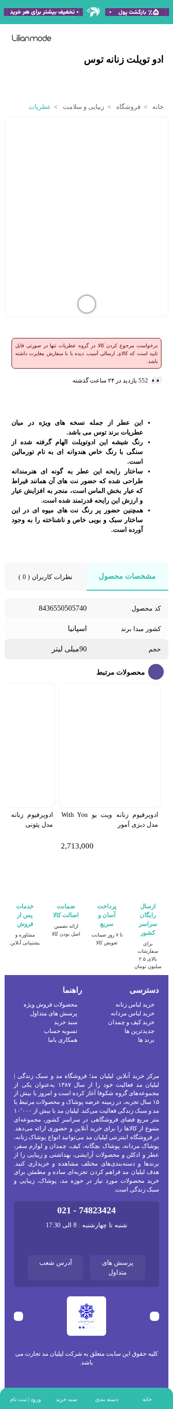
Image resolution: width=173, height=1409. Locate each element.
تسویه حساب (61, 1031)
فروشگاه (127, 106)
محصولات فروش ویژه (51, 1004)
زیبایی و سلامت (82, 106)
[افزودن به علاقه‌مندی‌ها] (13, 129)
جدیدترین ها (140, 1031)
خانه (157, 106)
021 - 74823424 (86, 1210)
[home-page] (31, 38)
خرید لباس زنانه (135, 1004)
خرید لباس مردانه (133, 1013)
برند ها (146, 1040)
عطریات (40, 106)
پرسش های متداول (54, 1013)
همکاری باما (63, 1040)
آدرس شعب (55, 1262)
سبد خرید (66, 1022)
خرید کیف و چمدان (131, 1022)
